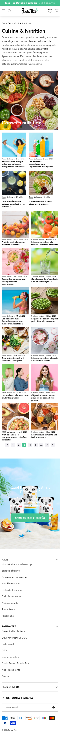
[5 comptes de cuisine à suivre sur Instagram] (15, 340)
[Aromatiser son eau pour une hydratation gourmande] (15, 261)
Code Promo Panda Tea (15, 663)
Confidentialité (10, 657)
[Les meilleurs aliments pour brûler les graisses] (15, 377)
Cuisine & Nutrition (23, 23)
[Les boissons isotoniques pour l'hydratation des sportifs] (41, 145)
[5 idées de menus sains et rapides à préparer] (41, 183)
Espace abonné (11, 570)
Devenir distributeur (13, 631)
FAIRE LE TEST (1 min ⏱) (30, 517)
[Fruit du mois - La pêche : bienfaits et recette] (15, 224)
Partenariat (8, 644)
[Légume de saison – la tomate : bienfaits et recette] (44, 224)
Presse (5, 676)
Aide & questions (12, 596)
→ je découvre (46, 3)
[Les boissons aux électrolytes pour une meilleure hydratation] (15, 300)
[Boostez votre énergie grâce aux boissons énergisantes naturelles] (14, 145)
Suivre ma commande (14, 577)
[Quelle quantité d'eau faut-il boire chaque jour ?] (44, 261)
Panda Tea (6, 23)
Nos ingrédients (11, 669)
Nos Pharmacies (11, 583)
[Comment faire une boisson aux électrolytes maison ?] (14, 183)
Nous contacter (10, 603)
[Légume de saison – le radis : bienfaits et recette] (44, 340)
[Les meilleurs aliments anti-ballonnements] (44, 417)
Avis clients (8, 609)
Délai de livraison (12, 590)
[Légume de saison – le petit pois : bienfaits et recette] (44, 300)
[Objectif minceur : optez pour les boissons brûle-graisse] (44, 377)
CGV (4, 650)
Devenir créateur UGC (14, 637)
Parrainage (8, 615)
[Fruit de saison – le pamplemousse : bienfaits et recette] (15, 417)
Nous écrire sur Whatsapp (17, 564)
